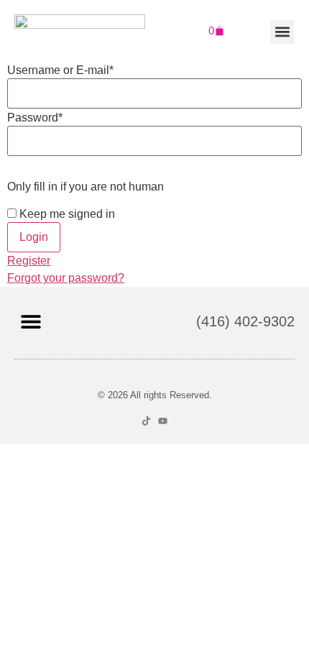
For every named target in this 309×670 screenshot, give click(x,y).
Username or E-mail (60, 70)
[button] (282, 32)
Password (35, 118)
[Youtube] (162, 421)
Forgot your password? (65, 278)
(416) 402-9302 (245, 321)
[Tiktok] (146, 421)
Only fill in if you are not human (85, 187)
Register (28, 260)
